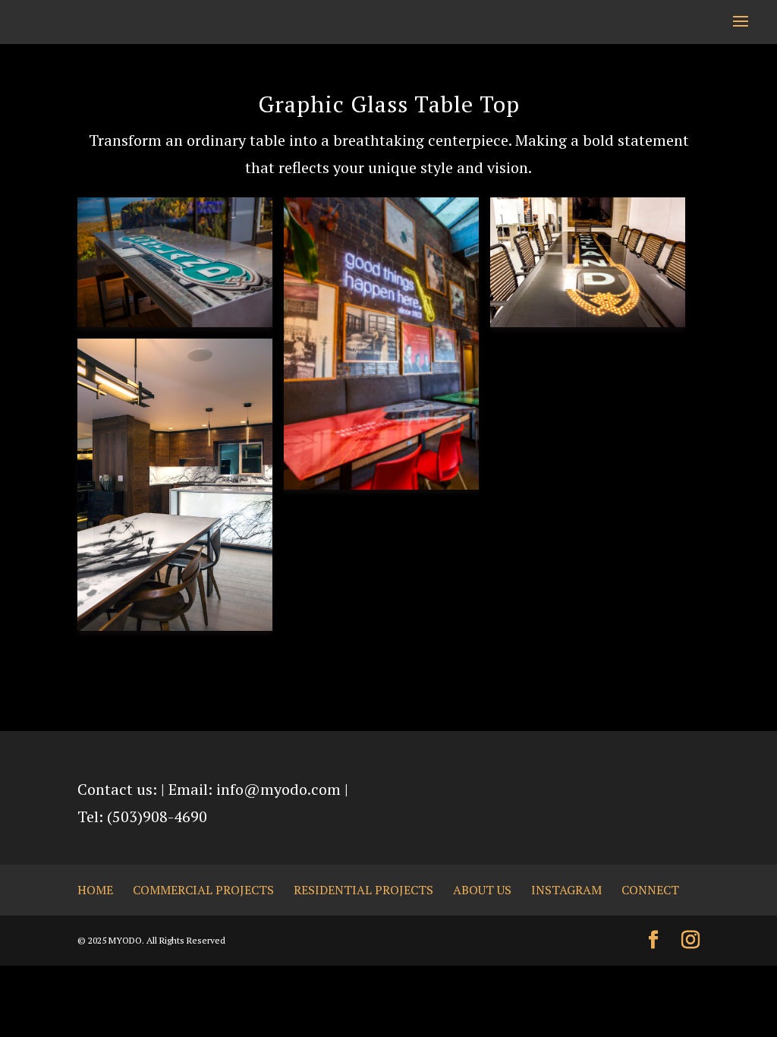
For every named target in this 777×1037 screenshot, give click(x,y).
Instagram (566, 889)
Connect (650, 889)
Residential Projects (363, 889)
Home (95, 889)
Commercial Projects (203, 889)
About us (482, 889)
